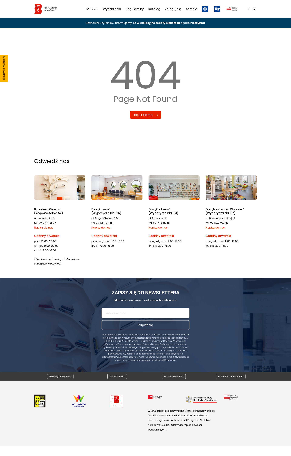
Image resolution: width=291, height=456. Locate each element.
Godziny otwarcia (4, 68)
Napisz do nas (43, 227)
